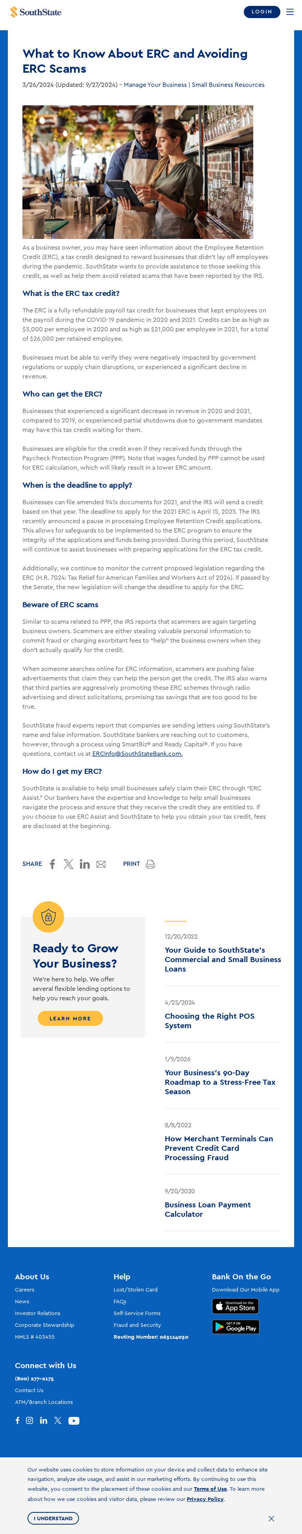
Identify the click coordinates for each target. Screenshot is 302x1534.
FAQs (120, 1301)
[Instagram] (33, 1421)
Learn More (70, 1018)
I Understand (53, 1518)
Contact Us (29, 1390)
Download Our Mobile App (246, 1290)
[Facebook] (19, 1421)
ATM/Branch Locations (44, 1402)
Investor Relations (37, 1313)
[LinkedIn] (47, 1421)
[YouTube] (75, 1421)
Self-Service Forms (137, 1313)
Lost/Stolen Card (136, 1290)
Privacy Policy (205, 1499)
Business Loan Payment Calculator (208, 1209)
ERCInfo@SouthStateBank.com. (137, 754)
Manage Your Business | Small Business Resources (194, 85)
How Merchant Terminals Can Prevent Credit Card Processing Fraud (219, 1148)
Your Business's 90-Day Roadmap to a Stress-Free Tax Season (220, 1082)
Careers (24, 1290)
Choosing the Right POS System (209, 1020)
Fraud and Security (137, 1325)
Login (262, 12)
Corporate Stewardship (44, 1325)
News (22, 1301)
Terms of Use (210, 1488)
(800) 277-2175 (34, 1378)
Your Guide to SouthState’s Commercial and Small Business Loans (223, 959)
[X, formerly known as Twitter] (61, 1421)
